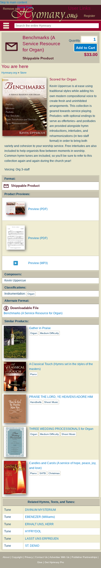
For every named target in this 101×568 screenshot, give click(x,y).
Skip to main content (13, 2)
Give (39, 562)
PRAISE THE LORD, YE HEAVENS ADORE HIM (61, 397)
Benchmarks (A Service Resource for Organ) (33, 313)
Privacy (29, 557)
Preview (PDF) (38, 209)
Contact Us (41, 557)
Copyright (17, 557)
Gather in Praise (40, 328)
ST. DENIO (32, 545)
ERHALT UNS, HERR (39, 524)
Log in (74, 16)
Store (23, 72)
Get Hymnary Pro (54, 562)
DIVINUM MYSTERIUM (40, 510)
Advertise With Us (59, 557)
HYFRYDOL (33, 531)
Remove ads (11, 9)
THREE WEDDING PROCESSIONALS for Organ (61, 429)
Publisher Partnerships (84, 557)
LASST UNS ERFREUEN (42, 538)
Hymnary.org (9, 72)
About (6, 557)
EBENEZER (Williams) (40, 517)
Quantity (75, 40)
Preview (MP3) (38, 263)
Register (89, 16)
